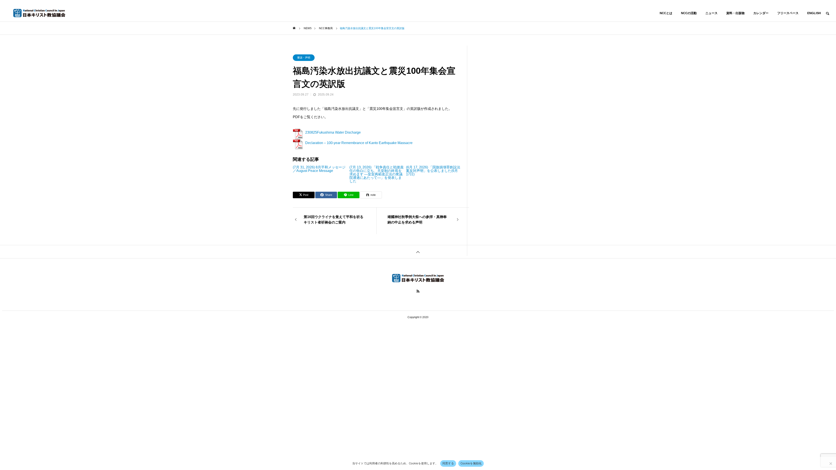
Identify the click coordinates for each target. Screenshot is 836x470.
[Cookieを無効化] (830, 463)
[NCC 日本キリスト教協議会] (39, 13)
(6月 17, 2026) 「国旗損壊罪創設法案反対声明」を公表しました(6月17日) (433, 171)
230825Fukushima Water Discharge (333, 132)
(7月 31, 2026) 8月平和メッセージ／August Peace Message (319, 169)
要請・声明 (303, 57)
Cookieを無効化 (471, 463)
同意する (448, 463)
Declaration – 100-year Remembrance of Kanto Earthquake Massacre (359, 143)
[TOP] (418, 251)
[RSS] (418, 291)
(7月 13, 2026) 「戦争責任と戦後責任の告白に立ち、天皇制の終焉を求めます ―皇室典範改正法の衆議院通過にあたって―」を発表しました (376, 174)
